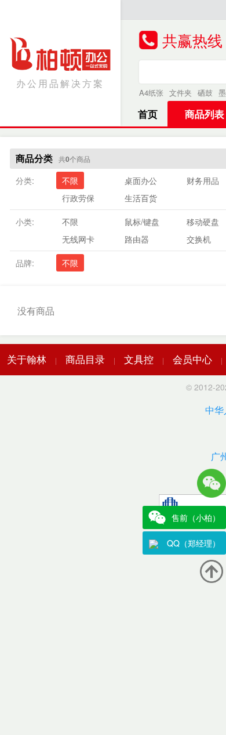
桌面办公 (141, 180)
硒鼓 (205, 92)
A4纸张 (151, 92)
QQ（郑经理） (193, 543)
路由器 (137, 239)
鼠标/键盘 (142, 221)
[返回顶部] (211, 571)
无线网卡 (78, 239)
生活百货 (141, 198)
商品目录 (85, 359)
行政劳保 (78, 198)
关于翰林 (26, 359)
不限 (70, 180)
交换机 (199, 239)
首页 (148, 114)
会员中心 (192, 359)
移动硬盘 (203, 221)
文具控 (139, 359)
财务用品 (203, 180)
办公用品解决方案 (60, 83)
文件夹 (180, 92)
